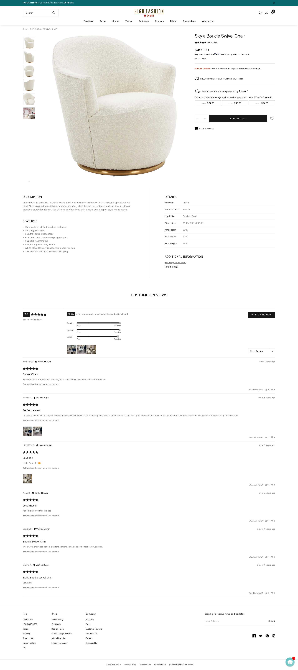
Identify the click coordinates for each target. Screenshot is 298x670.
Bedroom (144, 21)
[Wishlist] (260, 12)
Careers (89, 638)
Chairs (115, 21)
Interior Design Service (61, 633)
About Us (90, 619)
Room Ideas (189, 21)
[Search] (53, 12)
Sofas (103, 21)
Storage (159, 21)
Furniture (88, 21)
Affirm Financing (58, 638)
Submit (271, 621)
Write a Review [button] (261, 314)
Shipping (27, 633)
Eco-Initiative (91, 633)
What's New (208, 21)
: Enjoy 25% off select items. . (48, 3)
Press (88, 624)
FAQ (24, 648)
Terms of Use (145, 665)
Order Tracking (29, 643)
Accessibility (91, 643)
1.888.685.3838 (30, 624)
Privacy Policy (130, 665)
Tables (128, 21)
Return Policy (171, 267)
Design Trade (57, 629)
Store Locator (29, 638)
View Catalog (57, 619)
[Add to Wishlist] (271, 118)
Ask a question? (206, 129)
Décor (173, 21)
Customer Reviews (94, 629)
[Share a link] (197, 128)
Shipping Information (175, 262)
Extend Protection (59, 643)
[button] (29, 43)
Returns (26, 629)
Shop (25, 29)
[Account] (266, 13)
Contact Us (28, 619)
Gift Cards (56, 624)
